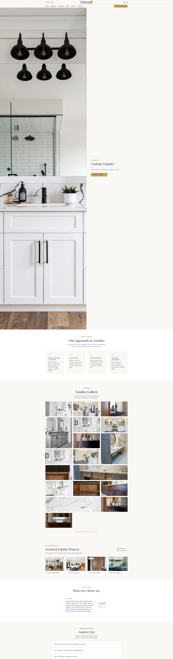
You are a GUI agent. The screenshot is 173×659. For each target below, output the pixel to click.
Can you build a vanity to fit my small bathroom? (68, 650)
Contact (80, 6)
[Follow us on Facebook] (127, 2)
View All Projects (120, 548)
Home (46, 6)
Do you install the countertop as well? (65, 656)
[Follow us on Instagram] (124, 2)
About (67, 6)
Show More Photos (86, 531)
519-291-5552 (50, 2)
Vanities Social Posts (121, 550)
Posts (73, 6)
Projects (61, 6)
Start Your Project (120, 6)
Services (52, 6)
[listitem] (58, 408)
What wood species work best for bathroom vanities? (70, 644)
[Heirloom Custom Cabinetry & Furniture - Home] (86, 2)
